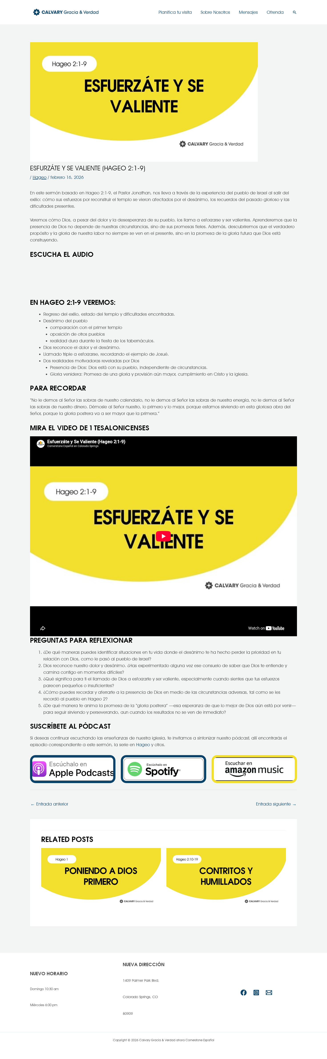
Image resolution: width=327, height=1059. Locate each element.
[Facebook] (243, 992)
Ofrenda (275, 12)
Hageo (39, 177)
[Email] (269, 992)
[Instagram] (256, 992)
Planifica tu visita (175, 12)
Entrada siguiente (276, 804)
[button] (295, 12)
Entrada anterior (49, 804)
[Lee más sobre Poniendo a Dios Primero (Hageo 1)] (101, 879)
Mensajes (248, 12)
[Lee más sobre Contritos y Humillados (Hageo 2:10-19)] (226, 879)
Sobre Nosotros (215, 12)
